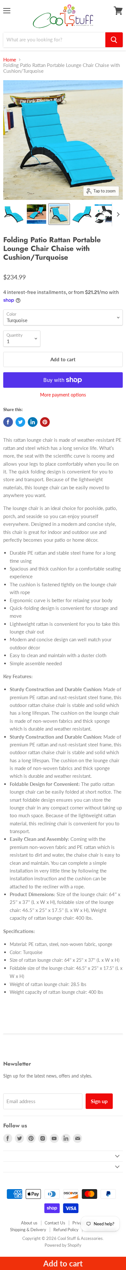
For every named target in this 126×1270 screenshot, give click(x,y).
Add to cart (63, 1263)
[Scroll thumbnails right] (117, 214)
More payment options (63, 394)
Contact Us (55, 1222)
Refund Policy (66, 1229)
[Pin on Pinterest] (45, 422)
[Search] (114, 39)
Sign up (99, 1101)
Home (9, 59)
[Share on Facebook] (8, 422)
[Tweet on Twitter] (20, 422)
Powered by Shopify (63, 1245)
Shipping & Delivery (28, 1229)
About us (29, 1222)
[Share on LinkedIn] (32, 422)
